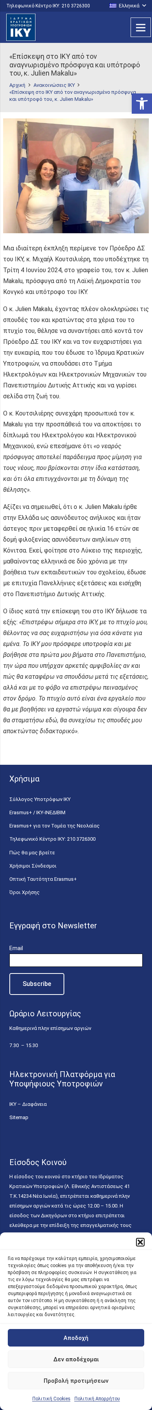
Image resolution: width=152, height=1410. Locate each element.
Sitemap (18, 1117)
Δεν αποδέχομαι (76, 1359)
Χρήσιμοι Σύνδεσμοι (33, 866)
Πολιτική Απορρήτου (97, 1398)
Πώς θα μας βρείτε (32, 853)
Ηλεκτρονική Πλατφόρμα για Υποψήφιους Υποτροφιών (62, 1079)
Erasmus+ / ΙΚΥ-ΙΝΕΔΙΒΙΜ (37, 812)
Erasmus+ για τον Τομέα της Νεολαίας (54, 826)
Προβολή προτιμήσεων (76, 1380)
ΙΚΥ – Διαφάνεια (28, 1104)
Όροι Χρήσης (24, 892)
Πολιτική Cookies (51, 1398)
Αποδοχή (76, 1337)
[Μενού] (141, 27)
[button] (142, 103)
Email (16, 948)
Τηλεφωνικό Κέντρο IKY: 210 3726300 (52, 839)
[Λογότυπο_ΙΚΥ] (20, 27)
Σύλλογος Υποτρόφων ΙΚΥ (40, 799)
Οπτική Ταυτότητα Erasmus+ (43, 879)
